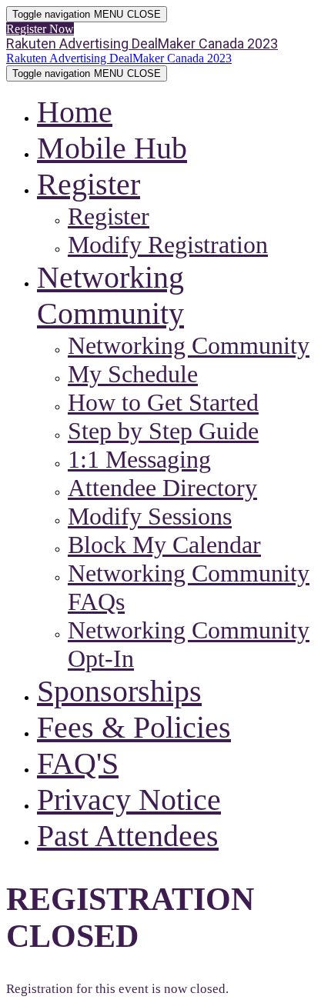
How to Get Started (163, 402)
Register (88, 184)
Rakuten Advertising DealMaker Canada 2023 (142, 43)
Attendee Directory (162, 487)
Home (74, 112)
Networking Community (188, 345)
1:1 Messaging (139, 459)
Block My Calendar (164, 544)
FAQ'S (78, 763)
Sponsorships (119, 691)
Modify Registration (168, 244)
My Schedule (133, 374)
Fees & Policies (134, 727)
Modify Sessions (150, 516)
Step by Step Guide (163, 431)
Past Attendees (128, 835)
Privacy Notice (129, 799)
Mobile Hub (112, 148)
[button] (40, 28)
